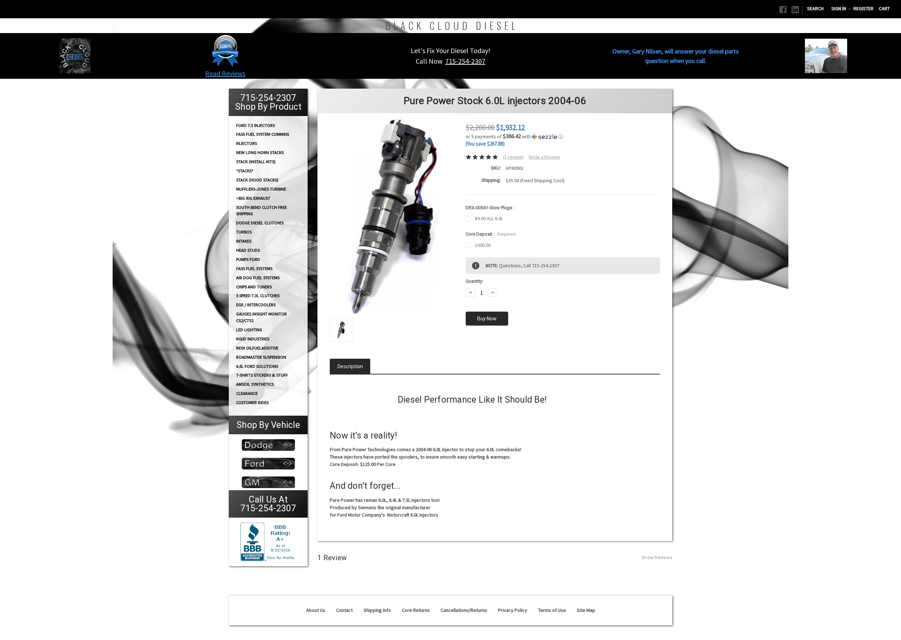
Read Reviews (225, 73)
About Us (315, 610)
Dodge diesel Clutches (260, 222)
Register (863, 8)
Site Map (586, 610)
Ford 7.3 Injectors (255, 125)
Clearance (247, 393)
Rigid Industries (252, 338)
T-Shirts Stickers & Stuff (262, 375)
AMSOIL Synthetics (255, 384)
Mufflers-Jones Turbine (261, 189)
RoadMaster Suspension (261, 357)
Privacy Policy (512, 610)
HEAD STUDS (248, 250)
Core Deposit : (491, 234)
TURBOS (244, 232)
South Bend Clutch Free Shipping (261, 210)
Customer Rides (252, 402)
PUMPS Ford (248, 259)
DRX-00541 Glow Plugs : (490, 207)
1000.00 (483, 245)
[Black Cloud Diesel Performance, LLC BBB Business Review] (268, 541)
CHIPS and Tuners (254, 286)
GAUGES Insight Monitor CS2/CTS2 (261, 317)
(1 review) (513, 157)
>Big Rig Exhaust (253, 198)
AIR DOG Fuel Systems (257, 277)
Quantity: (474, 281)
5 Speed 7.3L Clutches (257, 295)
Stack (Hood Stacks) (257, 180)
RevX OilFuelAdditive (257, 348)
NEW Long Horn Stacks (260, 152)
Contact (344, 610)
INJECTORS (246, 143)
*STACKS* (244, 170)
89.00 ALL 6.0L (489, 218)
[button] (225, 50)
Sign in (838, 8)
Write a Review (544, 157)
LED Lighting (249, 329)
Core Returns (416, 610)
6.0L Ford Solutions (257, 366)
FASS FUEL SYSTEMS (254, 268)
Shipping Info (377, 610)
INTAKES (243, 241)
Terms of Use (552, 610)
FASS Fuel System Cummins (262, 134)
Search (815, 8)
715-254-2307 (465, 61)
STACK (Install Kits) (256, 161)
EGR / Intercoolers (256, 304)
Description (350, 366)
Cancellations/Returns (464, 610)
